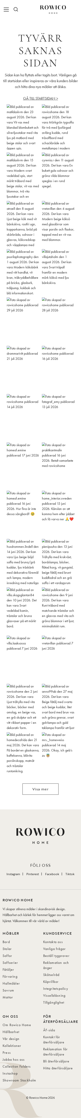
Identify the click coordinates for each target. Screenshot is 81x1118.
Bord (6, 942)
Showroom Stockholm (19, 1080)
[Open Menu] (7, 9)
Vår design (11, 1038)
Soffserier (10, 962)
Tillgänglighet (53, 1002)
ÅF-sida (49, 1030)
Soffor (7, 955)
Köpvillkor (51, 981)
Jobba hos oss (14, 1059)
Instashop (10, 1073)
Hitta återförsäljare (58, 1068)
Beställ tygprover (56, 955)
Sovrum (8, 990)
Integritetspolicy (55, 988)
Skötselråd (51, 974)
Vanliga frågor (54, 949)
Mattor (8, 997)
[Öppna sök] (15, 9)
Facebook (52, 874)
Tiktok (70, 874)
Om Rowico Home (17, 1025)
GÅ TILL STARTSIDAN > (40, 98)
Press (7, 1052)
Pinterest (32, 874)
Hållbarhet (11, 1032)
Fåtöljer (8, 969)
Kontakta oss (53, 942)
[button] (23, 127)
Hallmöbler (11, 983)
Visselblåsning (54, 995)
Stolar (7, 949)
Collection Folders (17, 1066)
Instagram (13, 874)
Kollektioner (12, 1045)
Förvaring (10, 976)
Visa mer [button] (40, 789)
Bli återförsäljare (56, 1061)
